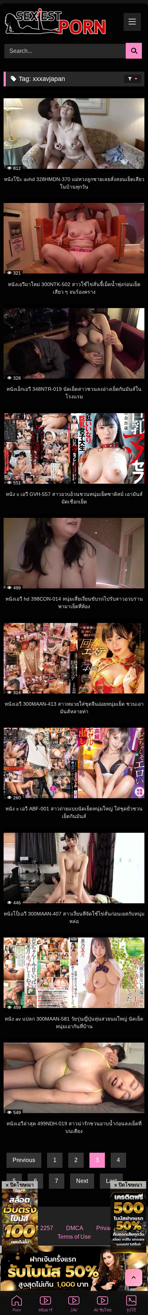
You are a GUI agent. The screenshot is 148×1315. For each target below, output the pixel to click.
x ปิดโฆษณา (20, 1185)
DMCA (74, 1228)
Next (82, 1181)
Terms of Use (74, 1237)
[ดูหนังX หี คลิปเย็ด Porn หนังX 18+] (61, 22)
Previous (24, 1160)
